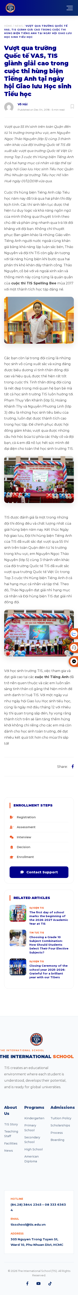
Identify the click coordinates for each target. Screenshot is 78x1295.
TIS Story (11, 1124)
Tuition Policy (61, 1118)
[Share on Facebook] (73, 766)
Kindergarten (34, 1118)
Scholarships (60, 1125)
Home (8, 25)
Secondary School (32, 1139)
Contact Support (41, 872)
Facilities (10, 1143)
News (19, 25)
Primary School (30, 1127)
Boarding (57, 1140)
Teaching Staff (11, 1134)
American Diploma (31, 1159)
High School (33, 1149)
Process (57, 1133)
